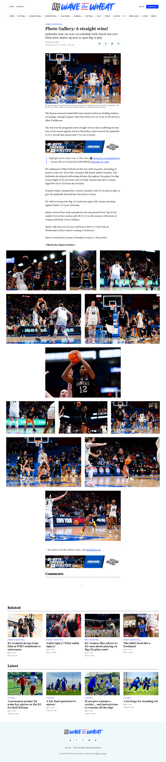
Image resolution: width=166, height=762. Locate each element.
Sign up (68, 747)
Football (22, 16)
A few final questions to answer (61, 703)
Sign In (141, 6)
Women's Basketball (54, 24)
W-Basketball (51, 16)
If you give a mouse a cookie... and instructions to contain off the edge (101, 704)
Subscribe (152, 7)
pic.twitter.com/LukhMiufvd (106, 158)
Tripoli (104, 754)
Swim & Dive (134, 16)
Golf (99, 16)
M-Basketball (35, 16)
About (154, 16)
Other (145, 16)
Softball (89, 16)
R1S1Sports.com (52, 42)
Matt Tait (12, 653)
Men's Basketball (92, 640)
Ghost (98, 754)
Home (11, 16)
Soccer (117, 16)
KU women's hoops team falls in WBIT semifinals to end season (24, 646)
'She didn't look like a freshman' (136, 645)
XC (124, 16)
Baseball (78, 16)
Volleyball (65, 16)
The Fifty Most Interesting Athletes (87, 747)
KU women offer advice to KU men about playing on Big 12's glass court (101, 646)
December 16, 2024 (100, 162)
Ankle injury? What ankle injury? (62, 645)
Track (107, 16)
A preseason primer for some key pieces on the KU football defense (25, 704)
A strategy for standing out (140, 701)
